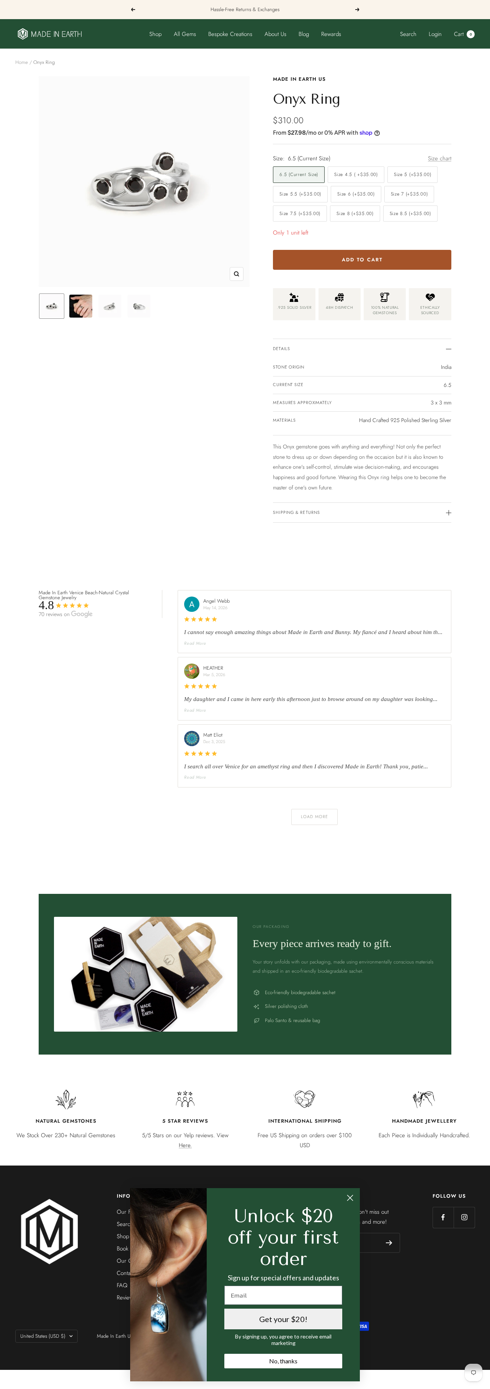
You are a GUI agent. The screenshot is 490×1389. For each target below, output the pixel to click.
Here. (185, 1145)
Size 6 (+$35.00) (356, 194)
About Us (275, 34)
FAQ (122, 1285)
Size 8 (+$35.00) (355, 213)
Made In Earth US (299, 79)
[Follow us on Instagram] (464, 1217)
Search (408, 34)
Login (435, 34)
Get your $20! (283, 1319)
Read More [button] (195, 643)
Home (21, 62)
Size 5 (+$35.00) (412, 174)
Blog (304, 34)
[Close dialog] (350, 1198)
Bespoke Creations (230, 34)
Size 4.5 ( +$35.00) (356, 174)
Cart (463, 34)
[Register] (389, 1243)
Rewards (331, 34)
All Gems (185, 34)
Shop (155, 34)
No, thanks (283, 1361)
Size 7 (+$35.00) (409, 194)
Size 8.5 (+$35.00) (410, 213)
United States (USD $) (42, 1336)
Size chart (439, 158)
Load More (314, 817)
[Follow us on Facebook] (443, 1217)
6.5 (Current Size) (298, 174)
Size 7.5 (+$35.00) (299, 213)
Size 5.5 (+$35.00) (300, 194)
